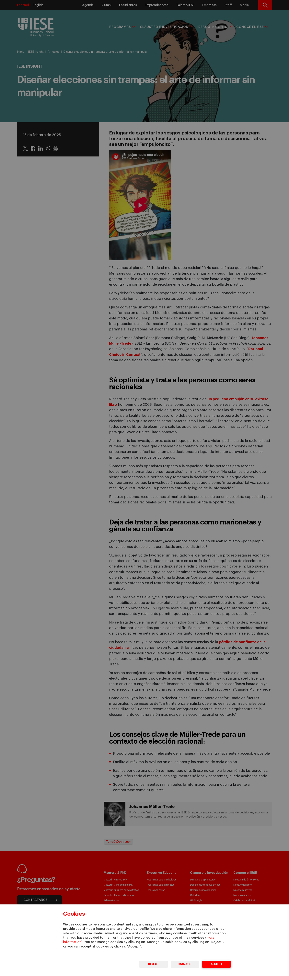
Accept (216, 964)
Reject (153, 964)
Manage (185, 964)
